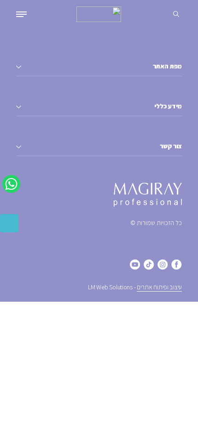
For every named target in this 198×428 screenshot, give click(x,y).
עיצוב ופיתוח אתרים (159, 287)
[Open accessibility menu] (9, 223)
